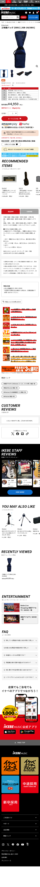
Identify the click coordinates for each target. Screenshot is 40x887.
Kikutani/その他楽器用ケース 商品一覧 (15, 392)
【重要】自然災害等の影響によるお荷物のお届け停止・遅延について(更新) (20, 5)
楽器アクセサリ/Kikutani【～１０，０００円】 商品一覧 (19, 383)
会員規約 (4, 857)
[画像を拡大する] (37, 66)
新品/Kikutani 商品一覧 (10, 388)
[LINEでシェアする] (22, 433)
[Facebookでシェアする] (17, 433)
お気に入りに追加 (10, 144)
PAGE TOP (21, 742)
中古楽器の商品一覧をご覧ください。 (20, 658)
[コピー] (27, 433)
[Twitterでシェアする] (12, 433)
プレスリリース (6, 860)
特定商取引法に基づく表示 (9, 854)
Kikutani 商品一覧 (9, 396)
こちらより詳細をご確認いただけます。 (21, 680)
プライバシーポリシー (8, 850)
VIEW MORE (20, 492)
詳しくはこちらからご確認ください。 (20, 665)
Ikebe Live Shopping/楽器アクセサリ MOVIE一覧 (28, 607)
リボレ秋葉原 (7, 288)
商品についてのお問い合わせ (13, 301)
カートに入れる (13, 119)
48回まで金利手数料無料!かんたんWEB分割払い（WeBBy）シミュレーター (21, 133)
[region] (20, 569)
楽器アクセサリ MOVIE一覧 (28, 618)
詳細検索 (23, 17)
